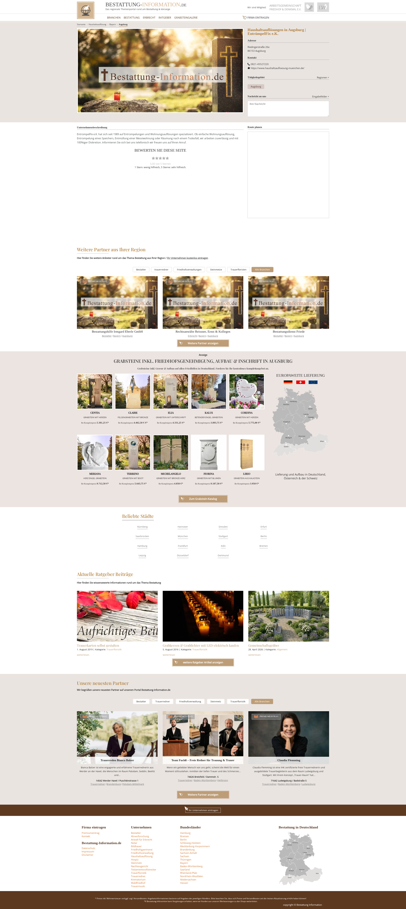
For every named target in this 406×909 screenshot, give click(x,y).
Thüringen (185, 859)
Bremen (263, 545)
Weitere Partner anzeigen (203, 794)
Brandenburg (114, 784)
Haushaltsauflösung (97, 24)
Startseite (81, 24)
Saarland (185, 869)
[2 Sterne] (157, 158)
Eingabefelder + (320, 96)
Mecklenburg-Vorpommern (195, 846)
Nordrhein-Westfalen (191, 876)
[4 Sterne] (164, 158)
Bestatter (141, 269)
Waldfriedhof (138, 882)
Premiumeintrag (97, 281)
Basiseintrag (266, 281)
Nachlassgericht (139, 866)
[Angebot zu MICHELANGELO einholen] (171, 452)
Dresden (223, 526)
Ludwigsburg (308, 784)
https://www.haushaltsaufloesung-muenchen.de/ (277, 68)
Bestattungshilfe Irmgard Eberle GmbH (117, 331)
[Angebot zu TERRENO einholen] (133, 452)
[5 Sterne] (167, 158)
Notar (134, 842)
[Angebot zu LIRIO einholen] (247, 452)
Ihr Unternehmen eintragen (203, 810)
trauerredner (161, 269)
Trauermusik (138, 886)
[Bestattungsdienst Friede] (288, 302)
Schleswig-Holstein (190, 842)
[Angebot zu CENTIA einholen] (95, 391)
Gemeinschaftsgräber (263, 645)
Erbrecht (149, 17)
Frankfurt (183, 545)
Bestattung (132, 17)
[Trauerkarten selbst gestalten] (117, 616)
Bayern (112, 24)
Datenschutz (88, 848)
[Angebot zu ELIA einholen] (171, 391)
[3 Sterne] (160, 158)
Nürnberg (142, 526)
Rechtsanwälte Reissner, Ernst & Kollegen (203, 331)
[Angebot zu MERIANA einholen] (95, 452)
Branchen (114, 17)
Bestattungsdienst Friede (289, 331)
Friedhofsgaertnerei (141, 849)
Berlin (264, 536)
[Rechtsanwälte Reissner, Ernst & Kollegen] (203, 302)
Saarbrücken (142, 536)
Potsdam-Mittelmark (133, 784)
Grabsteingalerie (186, 17)
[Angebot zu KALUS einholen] (209, 391)
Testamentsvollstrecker (143, 869)
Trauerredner (162, 701)
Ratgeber (165, 17)
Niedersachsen (188, 879)
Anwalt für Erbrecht (141, 839)
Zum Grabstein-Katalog (203, 499)
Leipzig (142, 555)
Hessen (184, 882)
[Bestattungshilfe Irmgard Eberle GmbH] (117, 302)
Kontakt (86, 836)
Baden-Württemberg (205, 780)
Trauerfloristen (238, 269)
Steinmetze (216, 269)
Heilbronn (222, 780)
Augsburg (123, 24)
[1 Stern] (153, 158)
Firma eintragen (258, 17)
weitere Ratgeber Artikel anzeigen (203, 662)
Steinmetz (215, 701)
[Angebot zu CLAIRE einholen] (133, 391)
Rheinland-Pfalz (188, 872)
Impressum (88, 851)
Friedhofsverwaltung (190, 701)
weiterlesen (83, 654)
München (183, 536)
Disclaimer (87, 854)
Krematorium (138, 879)
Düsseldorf (183, 555)
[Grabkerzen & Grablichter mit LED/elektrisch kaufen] (203, 616)
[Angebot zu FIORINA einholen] (209, 452)
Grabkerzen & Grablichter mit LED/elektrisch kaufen (201, 645)
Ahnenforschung (140, 836)
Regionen (323, 77)
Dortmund (223, 555)
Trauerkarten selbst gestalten (98, 645)
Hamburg (142, 545)
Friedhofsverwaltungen (189, 269)
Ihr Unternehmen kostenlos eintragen (187, 257)
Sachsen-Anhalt (188, 852)
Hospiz (134, 859)
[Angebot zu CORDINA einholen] (247, 391)
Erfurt (264, 526)
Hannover (183, 526)
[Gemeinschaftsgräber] (288, 616)
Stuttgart (223, 536)
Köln (223, 545)
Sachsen (184, 856)
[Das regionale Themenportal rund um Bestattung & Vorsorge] (85, 10)
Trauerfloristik (114, 649)
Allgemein (282, 649)
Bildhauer (136, 846)
